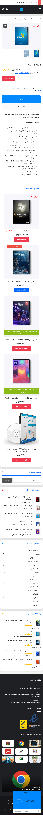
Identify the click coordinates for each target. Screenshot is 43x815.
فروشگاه (33, 19)
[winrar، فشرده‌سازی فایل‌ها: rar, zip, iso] (8, 743)
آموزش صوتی (33, 565)
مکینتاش (33, 587)
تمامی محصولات (32, 88)
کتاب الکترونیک (33, 569)
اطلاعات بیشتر (21, 290)
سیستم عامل (20, 19)
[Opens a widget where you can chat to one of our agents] (27, 802)
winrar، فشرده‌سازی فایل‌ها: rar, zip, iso (25, 789)
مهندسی (35, 576)
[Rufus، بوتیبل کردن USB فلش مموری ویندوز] (21, 751)
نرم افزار (27, 19)
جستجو (6, 480)
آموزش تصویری (33, 561)
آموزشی (37, 554)
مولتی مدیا (34, 601)
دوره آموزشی (34, 558)
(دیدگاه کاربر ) (15, 70)
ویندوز (15, 88)
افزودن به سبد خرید (11, 79)
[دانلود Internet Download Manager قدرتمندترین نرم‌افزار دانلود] (21, 759)
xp (35, 90)
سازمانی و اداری (33, 590)
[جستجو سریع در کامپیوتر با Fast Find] (8, 759)
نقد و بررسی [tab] (21, 99)
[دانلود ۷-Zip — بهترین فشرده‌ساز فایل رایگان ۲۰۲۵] (35, 743)
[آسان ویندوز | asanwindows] (21, 9)
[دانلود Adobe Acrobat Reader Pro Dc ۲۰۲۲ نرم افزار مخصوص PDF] (8, 751)
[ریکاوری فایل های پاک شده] (35, 759)
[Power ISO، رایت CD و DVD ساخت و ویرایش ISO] (35, 751)
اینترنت (35, 605)
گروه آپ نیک (9, 800)
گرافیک (35, 594)
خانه (38, 19)
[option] (21, 779)
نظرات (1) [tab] (21, 106)
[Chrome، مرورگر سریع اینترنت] (21, 743)
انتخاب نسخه (21, 239)
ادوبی (34, 598)
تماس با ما (11, 804)
